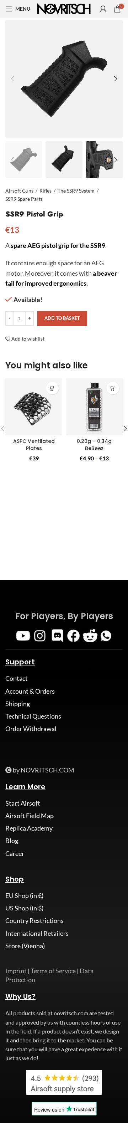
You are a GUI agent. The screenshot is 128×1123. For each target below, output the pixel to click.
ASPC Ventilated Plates (34, 445)
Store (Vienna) (25, 946)
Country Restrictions (34, 920)
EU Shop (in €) (24, 895)
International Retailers (37, 933)
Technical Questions (33, 716)
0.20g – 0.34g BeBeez (94, 445)
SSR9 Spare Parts (24, 199)
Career (14, 853)
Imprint (16, 971)
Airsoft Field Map (29, 816)
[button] (52, 388)
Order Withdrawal (31, 728)
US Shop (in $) (24, 908)
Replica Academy (29, 828)
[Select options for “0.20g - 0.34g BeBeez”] (113, 388)
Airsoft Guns (19, 191)
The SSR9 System (76, 191)
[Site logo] (64, 8)
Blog (11, 840)
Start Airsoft (22, 803)
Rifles (45, 191)
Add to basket (62, 318)
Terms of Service (53, 971)
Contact (16, 678)
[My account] (103, 9)
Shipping (17, 704)
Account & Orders (30, 691)
